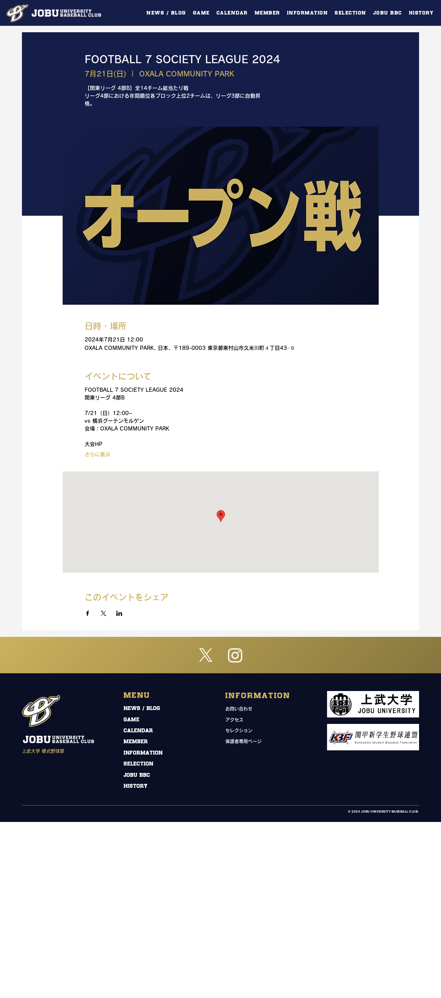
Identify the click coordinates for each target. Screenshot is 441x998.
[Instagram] (235, 655)
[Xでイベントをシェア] (103, 613)
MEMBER (136, 742)
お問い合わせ (238, 709)
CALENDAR (138, 731)
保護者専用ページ (243, 741)
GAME (131, 720)
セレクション (238, 730)
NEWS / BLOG (142, 709)
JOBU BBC (137, 775)
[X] (205, 655)
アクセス (234, 719)
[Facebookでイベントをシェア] (88, 613)
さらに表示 (97, 454)
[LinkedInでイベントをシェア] (119, 613)
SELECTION (138, 764)
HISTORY (136, 786)
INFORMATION (143, 753)
